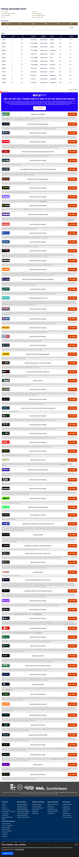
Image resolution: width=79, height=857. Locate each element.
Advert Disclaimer (73, 89)
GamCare (56, 792)
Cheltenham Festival (37, 804)
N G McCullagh (34, 43)
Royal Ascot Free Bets (22, 815)
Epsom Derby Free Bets (22, 813)
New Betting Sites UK (22, 808)
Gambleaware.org (43, 201)
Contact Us (4, 808)
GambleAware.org (70, 220)
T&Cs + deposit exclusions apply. (20, 614)
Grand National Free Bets (23, 811)
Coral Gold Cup (50, 808)
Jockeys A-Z (5, 834)
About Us (4, 804)
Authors (4, 806)
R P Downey (33, 39)
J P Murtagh (33, 82)
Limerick (52, 61)
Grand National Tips (67, 817)
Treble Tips (65, 811)
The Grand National (36, 806)
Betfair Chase (50, 806)
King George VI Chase (52, 809)
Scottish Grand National (37, 808)
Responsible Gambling (7, 817)
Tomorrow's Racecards (7, 825)
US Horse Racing (6, 809)
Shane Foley (33, 54)
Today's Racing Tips (67, 804)
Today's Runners (6, 829)
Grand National (50, 813)
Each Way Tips (66, 809)
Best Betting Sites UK (22, 806)
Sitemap (4, 819)
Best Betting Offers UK (22, 804)
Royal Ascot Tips (66, 813)
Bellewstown (53, 75)
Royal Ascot (35, 813)
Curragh (52, 54)
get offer (72, 114)
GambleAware (62, 792)
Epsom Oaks (35, 811)
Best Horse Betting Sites (22, 809)
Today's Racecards (6, 823)
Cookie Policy (5, 815)
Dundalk (52, 39)
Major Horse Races (6, 827)
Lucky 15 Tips (66, 806)
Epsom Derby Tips (67, 815)
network (55, 759)
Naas (51, 57)
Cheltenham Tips (67, 808)
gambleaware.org (63, 464)
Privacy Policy (5, 813)
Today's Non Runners (7, 831)
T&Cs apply (65, 624)
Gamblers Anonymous (71, 792)
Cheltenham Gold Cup (52, 811)
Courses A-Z (5, 832)
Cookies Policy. (19, 849)
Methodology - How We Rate (8, 811)
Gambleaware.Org (27, 209)
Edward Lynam (43, 39)
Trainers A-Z (5, 836)
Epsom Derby (35, 809)
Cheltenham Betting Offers (23, 817)
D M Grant (33, 78)
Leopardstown (53, 50)
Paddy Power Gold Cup (52, 804)
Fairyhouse (52, 64)
